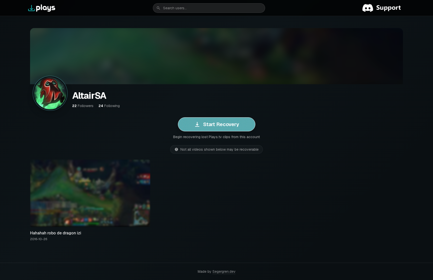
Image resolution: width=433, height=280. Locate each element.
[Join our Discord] (383, 8)
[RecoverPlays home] (42, 8)
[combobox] (209, 8)
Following (109, 106)
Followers (82, 106)
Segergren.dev (224, 271)
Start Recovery (221, 124)
